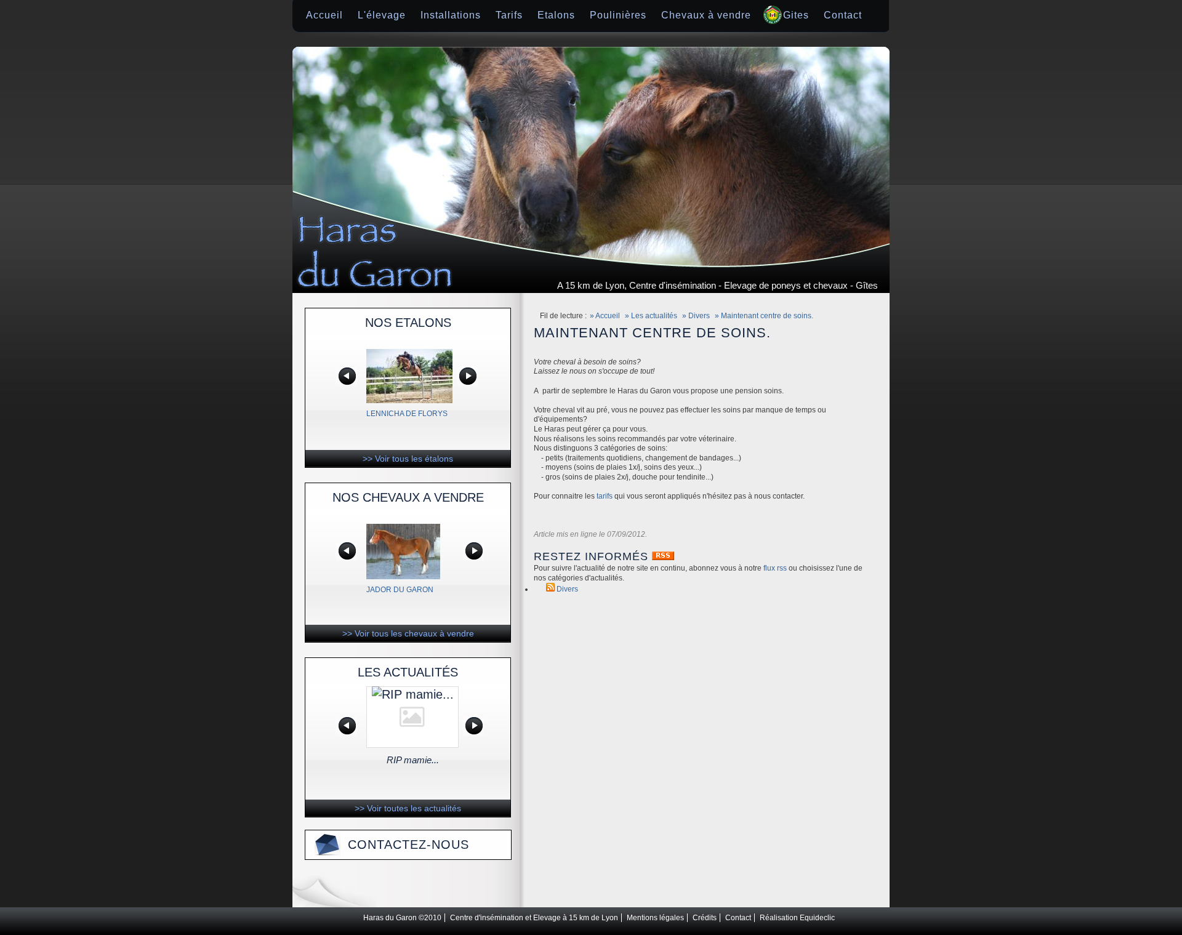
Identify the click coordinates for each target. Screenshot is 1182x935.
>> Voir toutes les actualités (408, 808)
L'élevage (382, 15)
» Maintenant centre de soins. (764, 315)
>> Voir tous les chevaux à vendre (408, 633)
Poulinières (618, 15)
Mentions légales (655, 917)
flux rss (775, 568)
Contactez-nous (408, 844)
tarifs (605, 496)
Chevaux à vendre (706, 15)
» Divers (696, 315)
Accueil (324, 15)
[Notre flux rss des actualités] (663, 556)
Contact (843, 15)
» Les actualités (651, 315)
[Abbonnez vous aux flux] (550, 589)
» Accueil (605, 315)
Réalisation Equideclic (797, 917)
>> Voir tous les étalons (408, 458)
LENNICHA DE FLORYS (407, 413)
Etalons (556, 15)
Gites (796, 15)
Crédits (705, 917)
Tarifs (509, 15)
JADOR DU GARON (399, 589)
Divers (567, 589)
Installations (450, 15)
